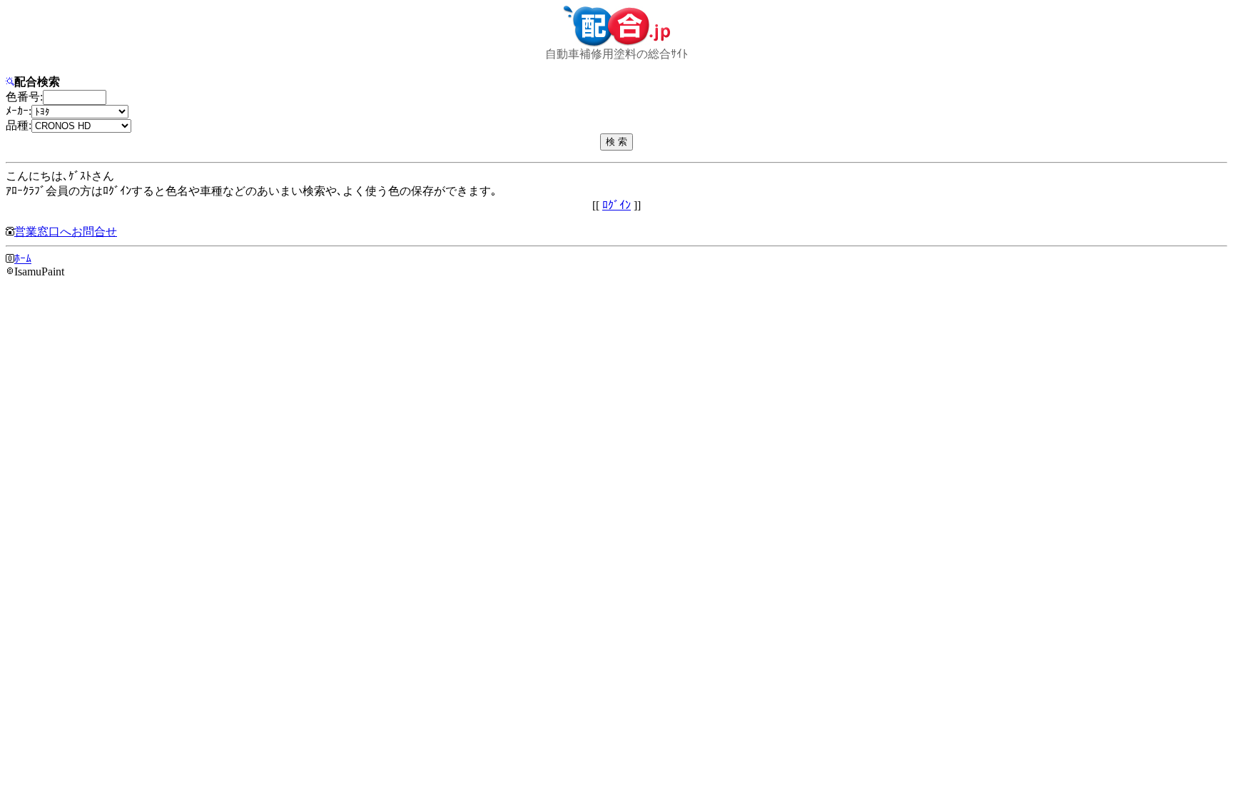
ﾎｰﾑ (22, 259)
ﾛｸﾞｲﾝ (616, 205)
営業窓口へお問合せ (65, 231)
